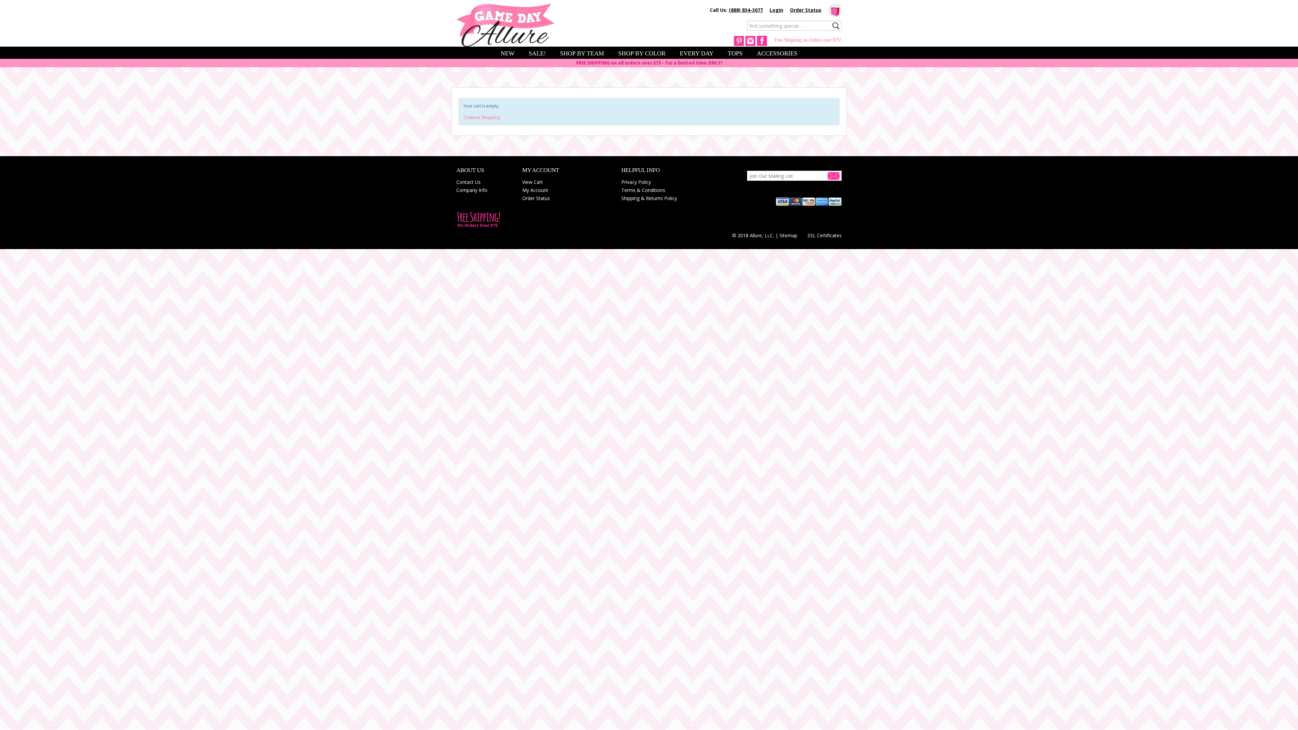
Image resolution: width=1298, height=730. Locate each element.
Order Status (805, 10)
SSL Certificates (825, 235)
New (507, 53)
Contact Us (468, 182)
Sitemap (788, 235)
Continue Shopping (481, 117)
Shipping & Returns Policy (649, 198)
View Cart (532, 182)
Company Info (471, 190)
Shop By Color (642, 53)
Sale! (537, 53)
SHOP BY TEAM (582, 53)
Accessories (777, 53)
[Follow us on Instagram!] (750, 40)
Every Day (697, 53)
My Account (535, 190)
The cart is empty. (835, 10)
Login (776, 10)
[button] (824, 223)
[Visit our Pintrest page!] (739, 40)
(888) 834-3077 (746, 10)
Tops (735, 53)
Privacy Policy (636, 182)
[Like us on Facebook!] (762, 40)
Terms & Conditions (643, 190)
